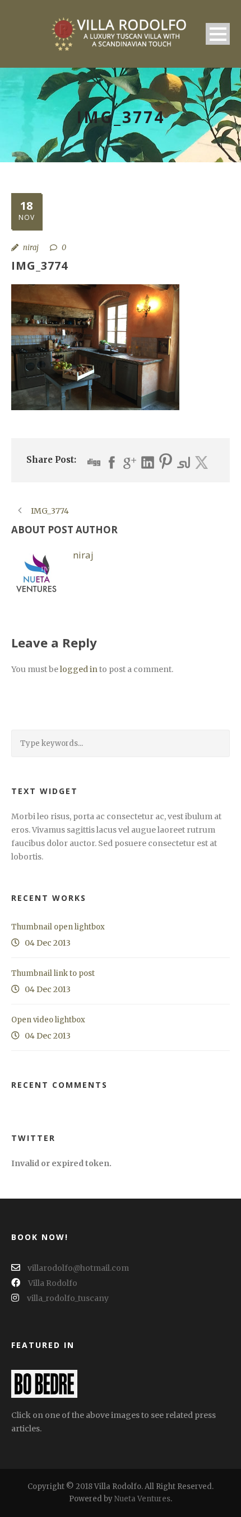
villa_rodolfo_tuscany (68, 1298)
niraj (31, 247)
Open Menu (218, 34)
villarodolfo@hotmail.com (77, 1268)
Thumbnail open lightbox (58, 927)
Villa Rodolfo (52, 1283)
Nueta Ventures (142, 1499)
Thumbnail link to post (53, 973)
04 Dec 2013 (48, 943)
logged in (79, 669)
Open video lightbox (48, 1020)
